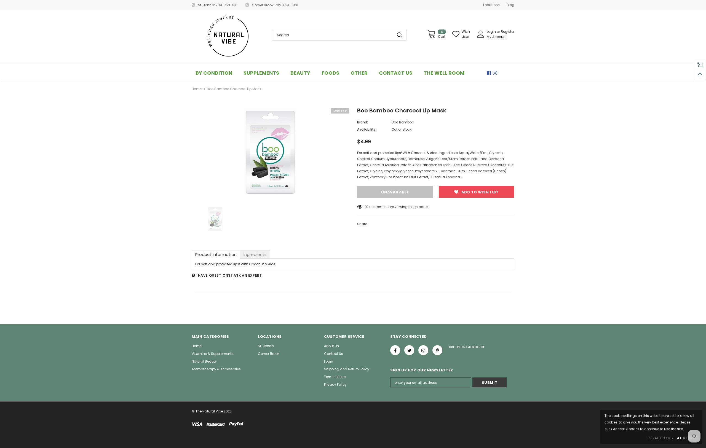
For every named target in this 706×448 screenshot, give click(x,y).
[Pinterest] (437, 350)
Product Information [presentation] (216, 254)
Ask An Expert (248, 275)
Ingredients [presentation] (255, 254)
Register (507, 31)
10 (366, 206)
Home (197, 89)
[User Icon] (481, 34)
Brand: (362, 122)
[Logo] (227, 35)
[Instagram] (496, 73)
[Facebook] (490, 73)
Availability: (366, 129)
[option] (270, 151)
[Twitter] (409, 350)
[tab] (216, 254)
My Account (497, 36)
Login (492, 31)
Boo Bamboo (403, 122)
